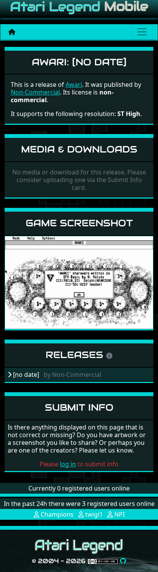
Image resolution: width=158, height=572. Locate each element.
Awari (74, 84)
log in (68, 464)
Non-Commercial (35, 92)
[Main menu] (142, 32)
